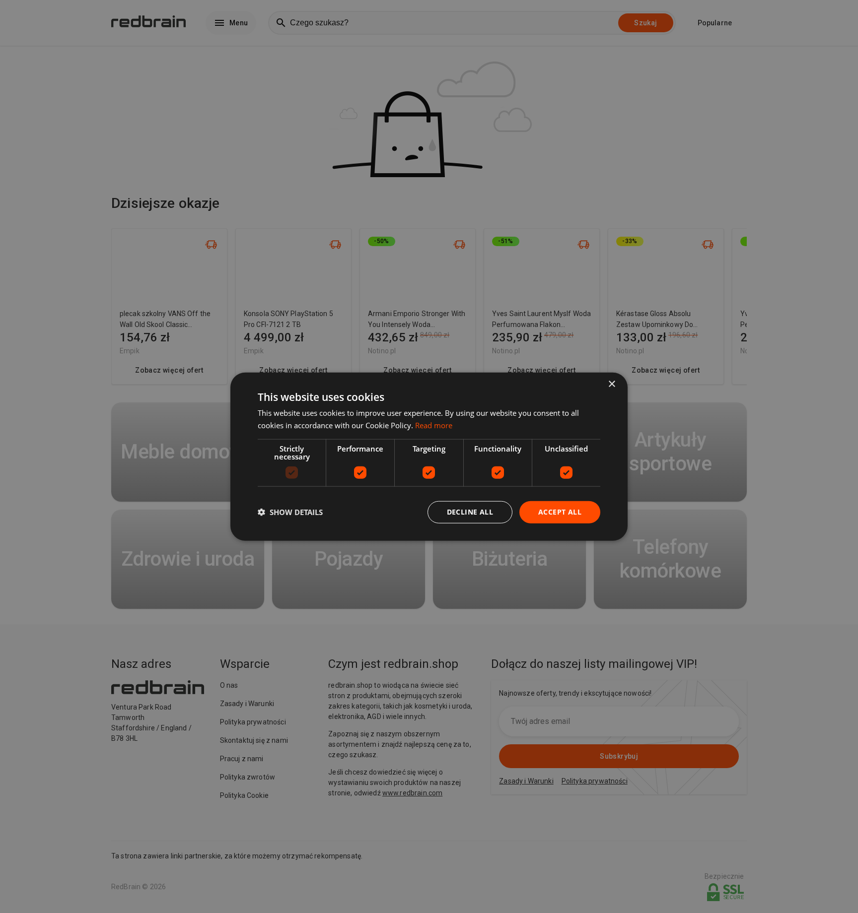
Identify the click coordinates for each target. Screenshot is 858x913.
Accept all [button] (559, 512)
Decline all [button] (470, 512)
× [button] (611, 384)
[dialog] (429, 457)
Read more (433, 425)
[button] (290, 512)
